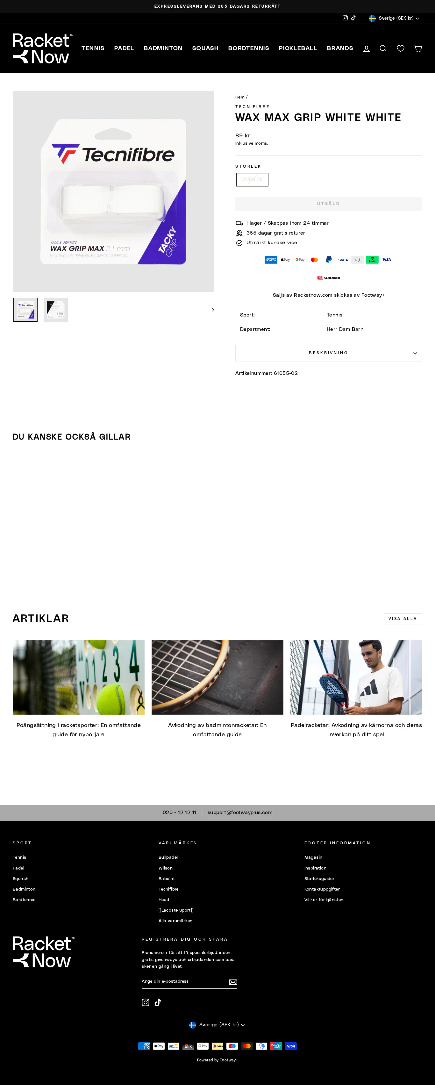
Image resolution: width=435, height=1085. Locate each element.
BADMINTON (163, 48)
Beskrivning (328, 353)
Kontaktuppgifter (322, 889)
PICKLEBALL (298, 48)
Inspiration (315, 868)
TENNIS (93, 48)
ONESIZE (252, 179)
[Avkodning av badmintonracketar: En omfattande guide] (217, 677)
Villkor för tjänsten (324, 900)
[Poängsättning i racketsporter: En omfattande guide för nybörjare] (79, 677)
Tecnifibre (252, 107)
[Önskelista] (400, 49)
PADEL (124, 48)
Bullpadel (168, 857)
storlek (248, 166)
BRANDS (340, 48)
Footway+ (373, 295)
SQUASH (205, 48)
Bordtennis (248, 48)
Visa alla (403, 619)
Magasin (313, 857)
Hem (239, 97)
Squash (20, 879)
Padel (18, 868)
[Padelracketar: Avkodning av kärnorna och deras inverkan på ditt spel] (356, 677)
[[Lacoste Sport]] (176, 910)
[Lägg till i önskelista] (20, 465)
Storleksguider (319, 879)
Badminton (24, 889)
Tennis (19, 857)
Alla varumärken (176, 921)
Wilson (166, 868)
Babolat (167, 879)
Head (164, 900)
